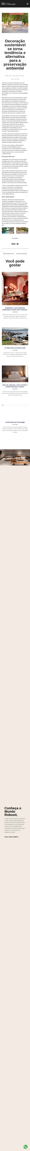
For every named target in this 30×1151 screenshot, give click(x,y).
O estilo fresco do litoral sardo (15, 348)
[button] (27, 3)
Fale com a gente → (12, 837)
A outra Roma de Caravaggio (15, 422)
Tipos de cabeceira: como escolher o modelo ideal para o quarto (15, 386)
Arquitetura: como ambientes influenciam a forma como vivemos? (15, 309)
